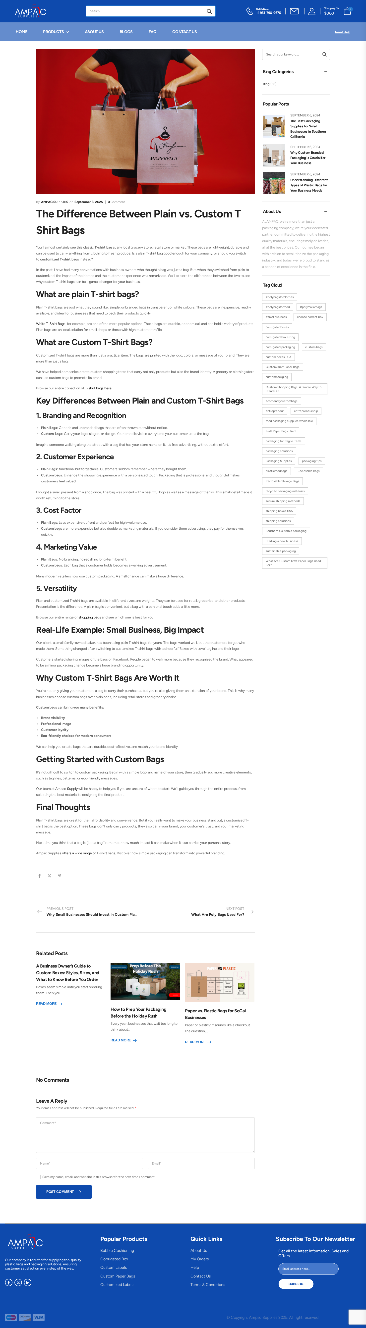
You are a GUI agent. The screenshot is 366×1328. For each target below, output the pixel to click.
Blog (266, 84)
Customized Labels (117, 1284)
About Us (198, 1250)
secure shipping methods (283, 501)
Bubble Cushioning (117, 1250)
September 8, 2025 (88, 202)
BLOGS (126, 31)
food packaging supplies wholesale (289, 421)
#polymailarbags (311, 307)
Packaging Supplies (279, 461)
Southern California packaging (286, 531)
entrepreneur (275, 411)
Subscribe (296, 1284)
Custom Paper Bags (117, 1276)
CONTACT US (184, 31)
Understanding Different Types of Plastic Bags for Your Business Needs (309, 185)
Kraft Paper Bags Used (281, 431)
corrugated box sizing (280, 337)
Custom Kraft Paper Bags (283, 367)
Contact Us (200, 1276)
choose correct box (310, 317)
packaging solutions (279, 451)
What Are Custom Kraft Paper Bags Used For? (293, 563)
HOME (21, 31)
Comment (116, 202)
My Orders (199, 1259)
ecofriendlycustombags (282, 401)
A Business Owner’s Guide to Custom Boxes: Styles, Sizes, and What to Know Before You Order (67, 972)
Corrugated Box (114, 1259)
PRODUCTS (53, 31)
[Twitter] (49, 876)
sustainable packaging (281, 551)
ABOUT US (94, 31)
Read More (46, 1004)
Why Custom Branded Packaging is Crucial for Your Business (308, 158)
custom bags (314, 347)
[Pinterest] (59, 876)
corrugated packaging (280, 347)
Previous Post (96, 912)
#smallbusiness (276, 317)
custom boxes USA (278, 357)
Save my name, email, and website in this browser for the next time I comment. (98, 1177)
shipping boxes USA (279, 511)
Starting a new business (282, 541)
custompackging (277, 377)
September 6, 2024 (305, 115)
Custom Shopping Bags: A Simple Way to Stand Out (293, 389)
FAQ (153, 31)
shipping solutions (278, 521)
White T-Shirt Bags (50, 324)
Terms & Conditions (207, 1284)
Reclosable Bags (309, 471)
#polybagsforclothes (280, 297)
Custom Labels (113, 1267)
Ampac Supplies (54, 202)
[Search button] (209, 11)
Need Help (342, 32)
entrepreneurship (306, 411)
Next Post (217, 912)
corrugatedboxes (277, 327)
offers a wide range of (79, 853)
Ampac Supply (66, 789)
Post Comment (60, 1192)
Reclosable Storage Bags (282, 481)
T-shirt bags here (98, 388)
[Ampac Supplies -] (31, 11)
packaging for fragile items (284, 441)
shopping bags (89, 617)
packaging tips (312, 461)
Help (194, 1267)
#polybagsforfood (278, 307)
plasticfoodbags (276, 471)
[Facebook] (40, 876)
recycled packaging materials (285, 491)
